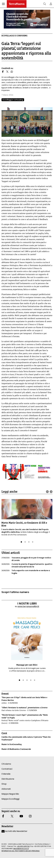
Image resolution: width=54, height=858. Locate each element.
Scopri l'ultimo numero (15, 592)
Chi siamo (6, 763)
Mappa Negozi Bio (10, 793)
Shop (4, 783)
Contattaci (7, 768)
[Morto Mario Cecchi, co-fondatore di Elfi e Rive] (26, 509)
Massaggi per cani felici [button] (26, 665)
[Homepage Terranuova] (16, 4)
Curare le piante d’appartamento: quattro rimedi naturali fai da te (27, 565)
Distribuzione (8, 778)
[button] (3, 4)
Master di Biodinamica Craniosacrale (16, 749)
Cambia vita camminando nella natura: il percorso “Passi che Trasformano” (26, 738)
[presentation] (47, 492)
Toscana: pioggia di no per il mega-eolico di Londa (26, 559)
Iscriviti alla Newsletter (16, 831)
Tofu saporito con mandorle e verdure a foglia (26, 571)
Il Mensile (6, 773)
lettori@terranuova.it (21, 848)
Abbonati (6, 788)
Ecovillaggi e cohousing (15, 35)
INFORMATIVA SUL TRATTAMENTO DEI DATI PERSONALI (21, 851)
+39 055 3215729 (23, 846)
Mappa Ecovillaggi (10, 798)
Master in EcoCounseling (12, 744)
